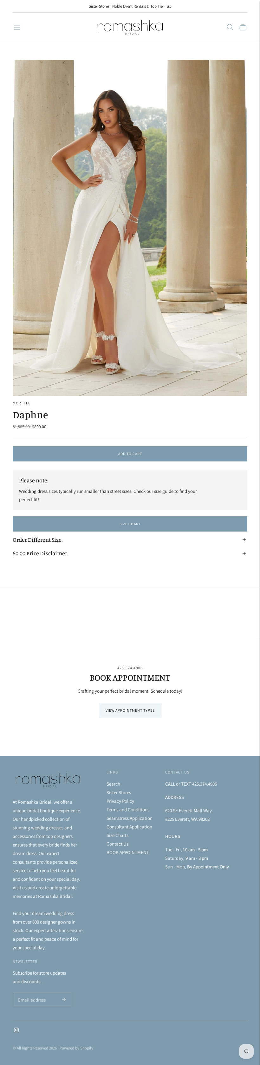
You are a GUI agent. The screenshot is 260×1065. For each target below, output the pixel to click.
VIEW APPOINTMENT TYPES (130, 710)
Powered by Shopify (76, 1048)
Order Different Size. (38, 539)
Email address (31, 992)
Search (113, 784)
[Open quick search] (230, 27)
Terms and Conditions (128, 810)
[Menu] (17, 27)
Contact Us (117, 844)
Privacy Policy (120, 801)
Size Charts (117, 835)
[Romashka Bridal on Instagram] (16, 1031)
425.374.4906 (130, 667)
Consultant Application (129, 827)
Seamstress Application (130, 818)
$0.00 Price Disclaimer (40, 553)
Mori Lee (22, 403)
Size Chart (130, 523)
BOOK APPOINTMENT (128, 852)
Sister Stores (119, 792)
